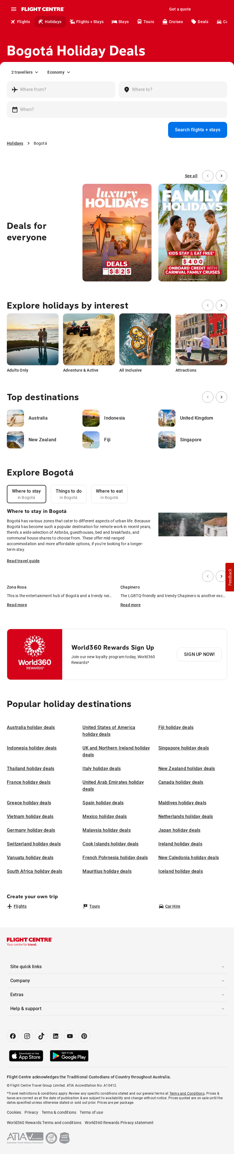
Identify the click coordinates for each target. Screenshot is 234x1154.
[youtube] (70, 1036)
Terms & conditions (59, 1112)
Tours (149, 21)
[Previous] (207, 176)
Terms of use (91, 1112)
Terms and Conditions (187, 1093)
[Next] (221, 176)
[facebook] (13, 1036)
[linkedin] (56, 1036)
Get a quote (180, 9)
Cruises (176, 21)
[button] (229, 577)
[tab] (26, 494)
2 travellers (22, 72)
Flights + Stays (90, 21)
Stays (123, 21)
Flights (23, 21)
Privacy (31, 1112)
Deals (203, 21)
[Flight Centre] (43, 9)
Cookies (14, 1112)
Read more (17, 605)
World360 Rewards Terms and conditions (44, 1122)
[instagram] (27, 1036)
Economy (55, 72)
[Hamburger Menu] (14, 9)
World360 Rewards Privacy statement (119, 1122)
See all (191, 176)
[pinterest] (84, 1036)
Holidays (53, 21)
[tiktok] (41, 1036)
